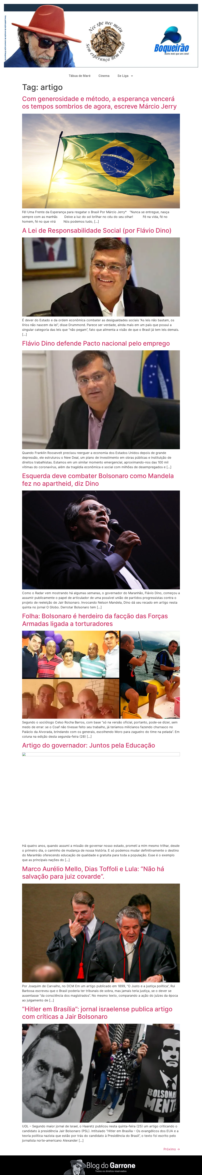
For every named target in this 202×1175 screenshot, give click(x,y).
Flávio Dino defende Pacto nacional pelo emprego (96, 343)
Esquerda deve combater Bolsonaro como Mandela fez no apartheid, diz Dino (98, 479)
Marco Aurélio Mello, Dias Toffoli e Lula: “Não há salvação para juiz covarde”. (93, 872)
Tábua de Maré (80, 76)
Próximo (172, 1149)
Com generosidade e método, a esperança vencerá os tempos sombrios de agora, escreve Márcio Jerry (99, 102)
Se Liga (122, 76)
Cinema (103, 76)
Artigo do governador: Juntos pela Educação (88, 745)
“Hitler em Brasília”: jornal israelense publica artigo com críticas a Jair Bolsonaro (97, 1012)
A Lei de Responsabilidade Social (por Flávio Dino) (97, 230)
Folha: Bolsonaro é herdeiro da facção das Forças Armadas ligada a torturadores (95, 619)
